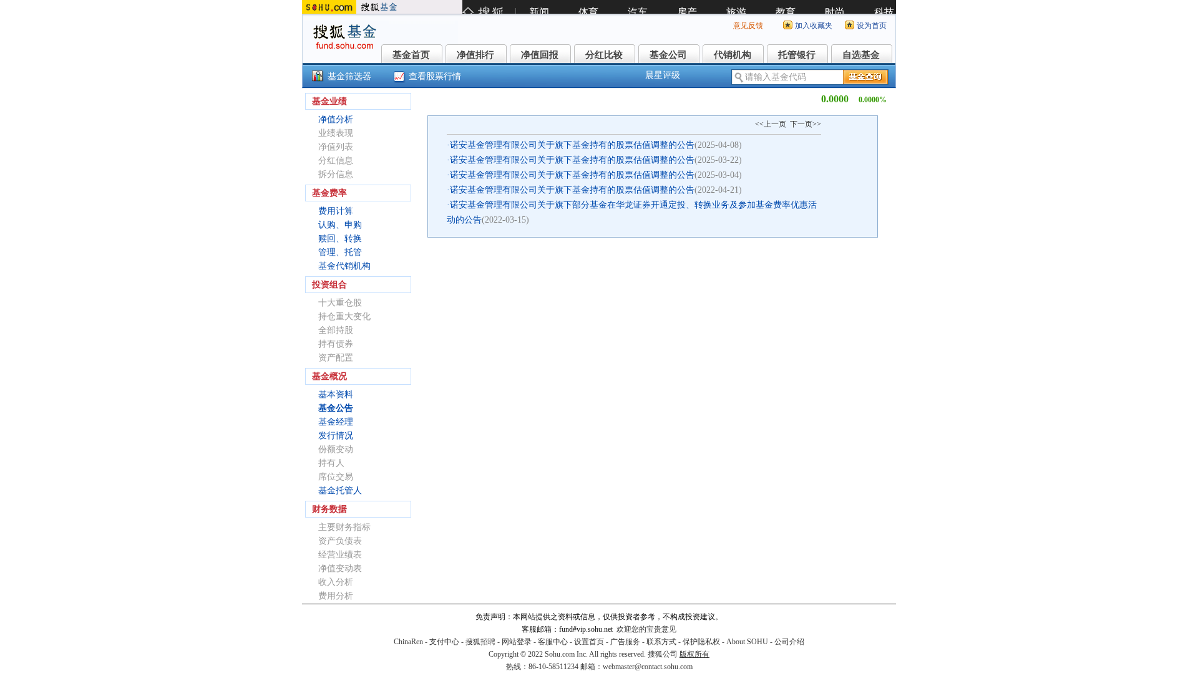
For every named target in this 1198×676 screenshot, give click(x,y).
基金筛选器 (349, 76)
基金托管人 (340, 490)
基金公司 (668, 55)
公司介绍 (789, 641)
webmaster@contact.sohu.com (648, 666)
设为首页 (872, 25)
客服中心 (553, 641)
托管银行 (797, 55)
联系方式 (661, 641)
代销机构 (732, 55)
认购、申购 (340, 224)
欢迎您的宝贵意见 (646, 629)
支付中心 (444, 641)
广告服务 (625, 641)
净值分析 (335, 119)
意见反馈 (748, 25)
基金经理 (335, 422)
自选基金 (861, 55)
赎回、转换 (340, 238)
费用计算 (335, 211)
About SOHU (747, 641)
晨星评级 (662, 75)
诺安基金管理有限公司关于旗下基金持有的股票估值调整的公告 (572, 145)
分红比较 (604, 55)
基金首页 (411, 55)
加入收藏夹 (813, 25)
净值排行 (475, 55)
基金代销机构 (344, 266)
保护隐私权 (701, 641)
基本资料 (335, 394)
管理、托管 (340, 252)
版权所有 (694, 654)
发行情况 (335, 435)
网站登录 (517, 641)
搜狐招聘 (480, 641)
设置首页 (589, 641)
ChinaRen (408, 641)
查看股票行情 (435, 76)
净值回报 (539, 55)
